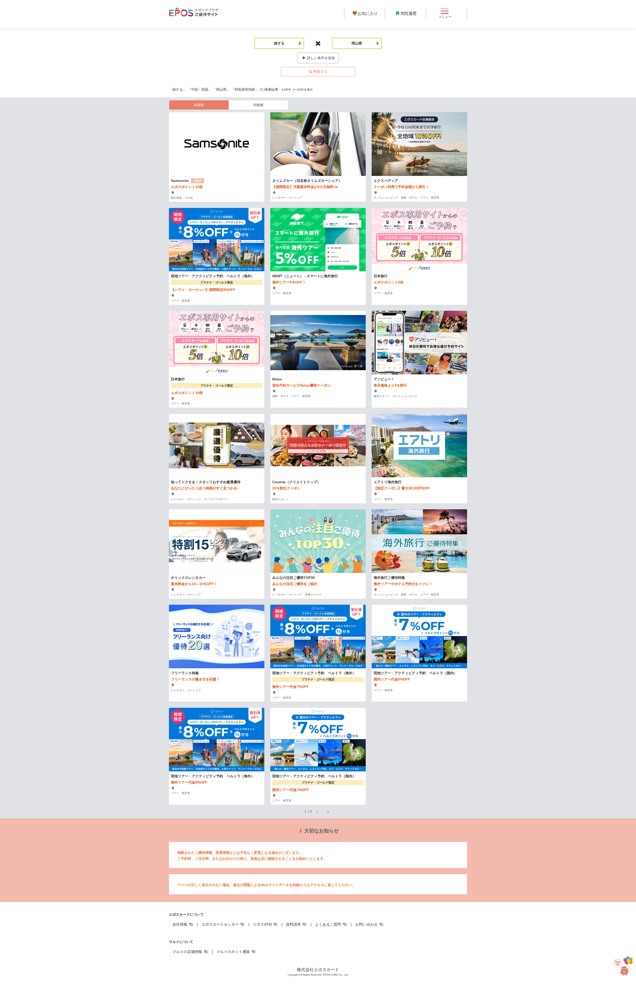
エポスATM (263, 924)
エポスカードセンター (220, 924)
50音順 (258, 105)
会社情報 (180, 924)
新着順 (199, 105)
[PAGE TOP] (623, 963)
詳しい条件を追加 (320, 58)
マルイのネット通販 (233, 951)
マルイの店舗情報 (187, 951)
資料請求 (294, 924)
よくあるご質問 (328, 924)
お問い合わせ (367, 924)
